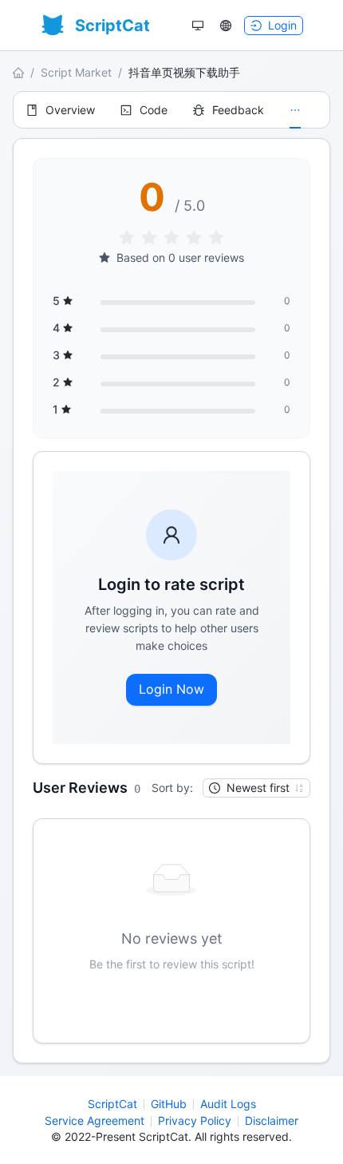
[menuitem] (61, 110)
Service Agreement (94, 1120)
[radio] (127, 238)
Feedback (238, 110)
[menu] (171, 110)
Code (154, 110)
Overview (70, 110)
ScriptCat (112, 1104)
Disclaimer (271, 1120)
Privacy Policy (194, 1120)
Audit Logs (228, 1104)
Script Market (76, 72)
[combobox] (249, 788)
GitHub (169, 1104)
